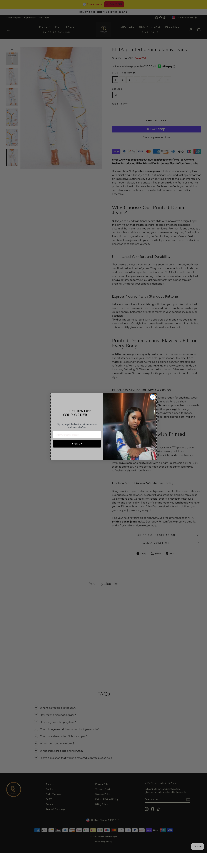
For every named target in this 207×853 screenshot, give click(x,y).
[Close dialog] (152, 397)
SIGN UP (77, 444)
